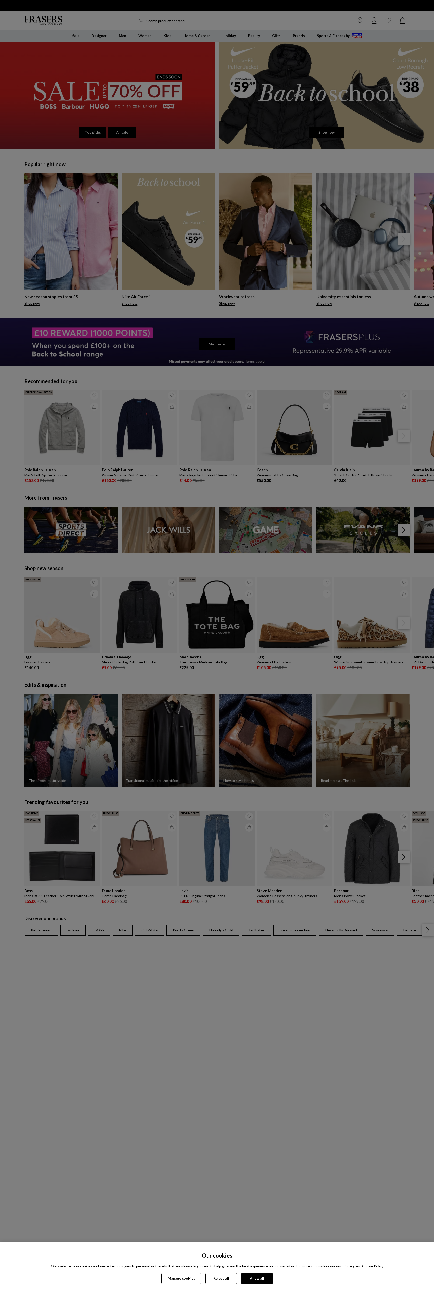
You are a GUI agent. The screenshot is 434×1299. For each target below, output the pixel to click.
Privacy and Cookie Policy (363, 1266)
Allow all (257, 1278)
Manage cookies (181, 1278)
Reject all (221, 1278)
